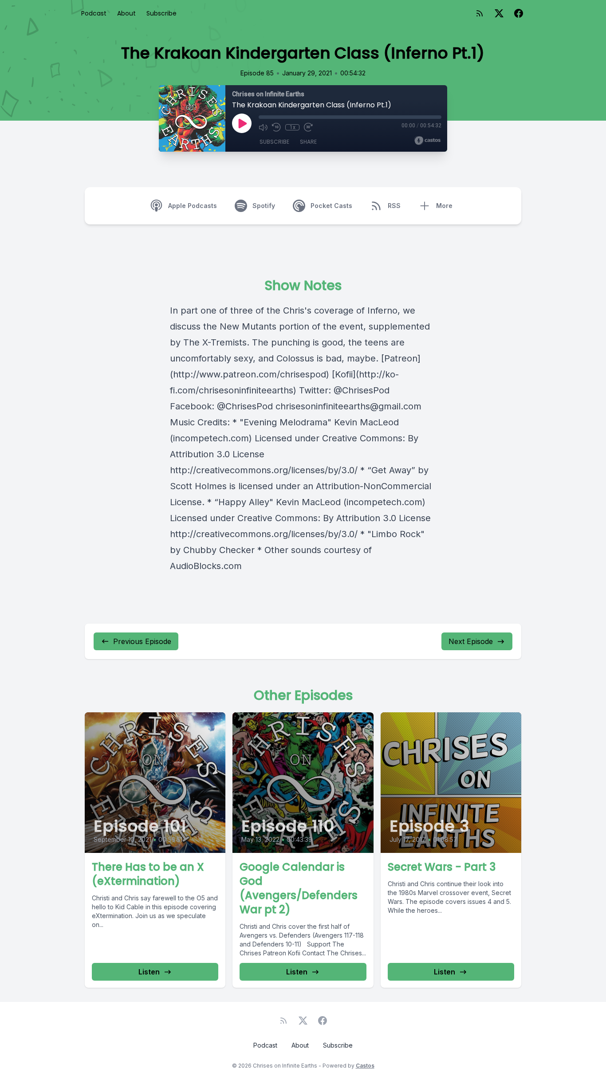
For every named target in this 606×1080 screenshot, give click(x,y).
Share (308, 141)
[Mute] (263, 127)
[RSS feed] (480, 13)
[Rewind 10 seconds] (276, 127)
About (126, 13)
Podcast (93, 13)
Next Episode (471, 641)
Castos (365, 1065)
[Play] (242, 123)
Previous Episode (142, 641)
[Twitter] (499, 13)
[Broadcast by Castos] (427, 140)
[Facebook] (519, 13)
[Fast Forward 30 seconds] (308, 127)
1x (292, 127)
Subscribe (161, 13)
